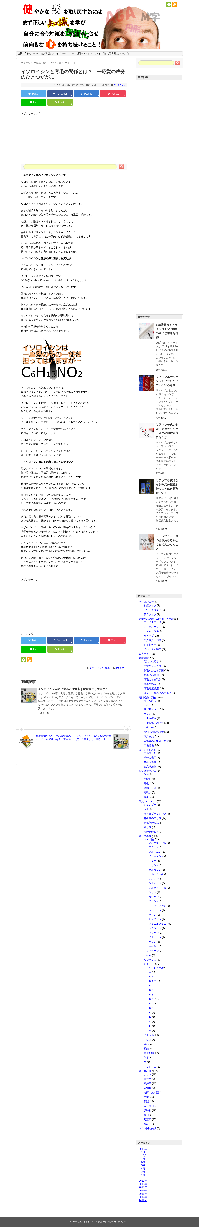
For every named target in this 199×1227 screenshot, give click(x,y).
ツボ (146, 809)
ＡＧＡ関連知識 (147, 1128)
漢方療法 (149, 736)
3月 (143, 1171)
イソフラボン (151, 950)
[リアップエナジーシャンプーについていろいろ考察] (146, 383)
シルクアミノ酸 (157, 887)
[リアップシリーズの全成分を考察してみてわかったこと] (146, 542)
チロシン (154, 901)
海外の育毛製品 (152, 649)
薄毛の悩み (150, 684)
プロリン (154, 932)
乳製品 (147, 1079)
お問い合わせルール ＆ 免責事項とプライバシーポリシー (46, 53)
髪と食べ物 (145, 1071)
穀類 (146, 1101)
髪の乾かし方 (151, 831)
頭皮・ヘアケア (147, 801)
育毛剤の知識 (151, 822)
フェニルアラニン (159, 923)
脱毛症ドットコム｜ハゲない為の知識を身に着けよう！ (103, 1221)
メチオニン (155, 937)
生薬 (146, 1097)
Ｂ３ (151, 990)
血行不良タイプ (152, 610)
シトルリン (155, 883)
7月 (143, 1158)
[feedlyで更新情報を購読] (168, 4)
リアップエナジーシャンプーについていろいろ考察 (167, 381)
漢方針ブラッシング (155, 813)
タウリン (154, 896)
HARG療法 (150, 700)
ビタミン (149, 964)
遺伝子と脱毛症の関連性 (157, 693)
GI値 (146, 774)
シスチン (154, 878)
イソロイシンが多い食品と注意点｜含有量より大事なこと (74, 689)
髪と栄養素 (145, 836)
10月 (144, 1155)
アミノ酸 (149, 839)
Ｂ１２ (152, 981)
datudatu (120, 668)
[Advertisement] (74, 137)
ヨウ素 (147, 1039)
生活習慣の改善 (147, 771)
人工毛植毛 (150, 718)
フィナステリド (152, 626)
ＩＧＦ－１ (150, 1066)
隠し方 (147, 827)
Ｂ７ (151, 1003)
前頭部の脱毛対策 (154, 732)
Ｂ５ (151, 994)
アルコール (150, 753)
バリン (152, 914)
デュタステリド (152, 622)
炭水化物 (149, 1053)
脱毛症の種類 (151, 675)
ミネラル (149, 1035)
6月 (143, 1162)
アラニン (154, 847)
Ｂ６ (151, 999)
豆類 (146, 1115)
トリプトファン (157, 905)
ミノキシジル (151, 631)
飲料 (146, 1124)
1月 (143, 1175)
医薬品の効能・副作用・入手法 (156, 619)
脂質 (146, 1057)
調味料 (147, 1110)
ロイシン (154, 946)
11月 (143, 1152)
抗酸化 (147, 779)
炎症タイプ (150, 605)
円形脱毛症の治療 (154, 723)
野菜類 (147, 1119)
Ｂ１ (151, 976)
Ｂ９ (151, 1008)
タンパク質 (150, 959)
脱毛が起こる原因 (154, 670)
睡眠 (146, 783)
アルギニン (155, 851)
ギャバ (152, 860)
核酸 (146, 1048)
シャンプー (150, 804)
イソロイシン (119, 85)
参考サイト (145, 653)
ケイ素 (147, 955)
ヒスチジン (155, 919)
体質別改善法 (146, 602)
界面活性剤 (150, 762)
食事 (146, 797)
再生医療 (149, 727)
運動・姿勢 (150, 788)
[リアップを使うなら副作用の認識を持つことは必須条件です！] (146, 486)
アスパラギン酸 (157, 842)
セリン (152, 892)
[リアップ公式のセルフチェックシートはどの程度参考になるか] (146, 430)
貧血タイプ (150, 614)
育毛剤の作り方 (152, 818)
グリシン (154, 865)
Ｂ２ (151, 985)
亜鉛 (146, 1044)
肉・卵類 (149, 1106)
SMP (146, 705)
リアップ (149, 635)
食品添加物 (150, 766)
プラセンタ (155, 928)
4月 (143, 1168)
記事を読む (43, 713)
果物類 (147, 1088)
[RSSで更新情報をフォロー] (174, 4)
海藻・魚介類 (151, 1092)
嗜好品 (147, 1083)
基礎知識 (144, 658)
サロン (147, 714)
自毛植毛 (149, 745)
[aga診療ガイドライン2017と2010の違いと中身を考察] (146, 331)
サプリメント (151, 709)
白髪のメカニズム (154, 666)
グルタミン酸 (156, 874)
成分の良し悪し (147, 750)
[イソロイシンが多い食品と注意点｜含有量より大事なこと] (29, 695)
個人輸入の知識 (152, 640)
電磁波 (147, 792)
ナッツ (147, 1074)
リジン (152, 941)
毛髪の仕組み (151, 661)
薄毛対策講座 (151, 688)
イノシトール (156, 967)
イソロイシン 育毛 (99, 668)
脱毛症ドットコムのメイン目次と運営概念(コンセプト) (103, 53)
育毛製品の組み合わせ (156, 741)
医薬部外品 (150, 644)
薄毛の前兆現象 (152, 679)
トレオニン (155, 910)
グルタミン (155, 869)
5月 (143, 1165)
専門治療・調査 (147, 697)
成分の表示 (150, 757)
